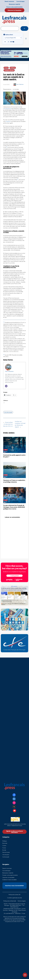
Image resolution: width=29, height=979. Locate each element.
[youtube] (14, 810)
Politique (12, 67)
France (6, 67)
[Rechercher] (24, 28)
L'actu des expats (8, 412)
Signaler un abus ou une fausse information (14, 831)
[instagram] (14, 802)
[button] (25, 975)
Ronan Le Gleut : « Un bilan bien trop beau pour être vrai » (8, 424)
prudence (8, 121)
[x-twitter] (14, 806)
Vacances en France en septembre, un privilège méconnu (14, 481)
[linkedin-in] (14, 798)
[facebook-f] (14, 794)
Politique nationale (9, 70)
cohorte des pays (7, 108)
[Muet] (8, 42)
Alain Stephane (20, 84)
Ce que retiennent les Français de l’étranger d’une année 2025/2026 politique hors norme (14, 507)
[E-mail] (6, 386)
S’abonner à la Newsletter (14, 10)
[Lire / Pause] (5, 41)
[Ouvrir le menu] (26, 39)
